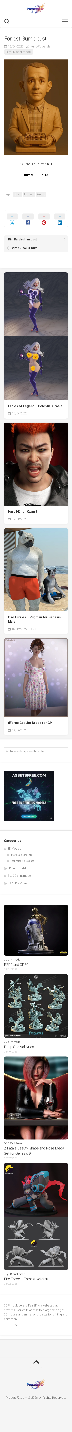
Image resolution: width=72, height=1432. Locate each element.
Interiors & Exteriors (22, 854)
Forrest (28, 194)
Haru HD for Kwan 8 (22, 512)
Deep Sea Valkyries (19, 1047)
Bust (17, 194)
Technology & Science (22, 860)
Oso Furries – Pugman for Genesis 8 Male (35, 619)
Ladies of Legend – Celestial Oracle (35, 406)
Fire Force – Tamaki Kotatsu (26, 1279)
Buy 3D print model (18, 52)
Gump (41, 194)
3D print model (17, 868)
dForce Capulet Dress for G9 (30, 723)
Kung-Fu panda (40, 46)
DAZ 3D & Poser (18, 883)
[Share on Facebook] (28, 218)
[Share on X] (12, 218)
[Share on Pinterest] (44, 218)
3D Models (14, 848)
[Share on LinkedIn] (60, 218)
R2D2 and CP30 (16, 965)
